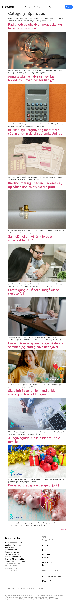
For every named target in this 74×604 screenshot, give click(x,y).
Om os (27, 7)
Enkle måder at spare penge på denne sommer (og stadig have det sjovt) (35, 345)
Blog (50, 7)
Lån (22, 7)
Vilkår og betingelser (51, 577)
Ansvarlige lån (42, 7)
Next (63, 529)
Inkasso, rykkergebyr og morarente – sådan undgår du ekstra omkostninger (36, 131)
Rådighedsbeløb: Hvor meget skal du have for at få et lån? (35, 26)
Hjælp (33, 7)
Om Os (45, 546)
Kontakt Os (47, 581)
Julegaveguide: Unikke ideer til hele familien (34, 439)
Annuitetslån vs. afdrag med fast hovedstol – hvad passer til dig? (32, 78)
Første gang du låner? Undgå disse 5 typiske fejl (35, 291)
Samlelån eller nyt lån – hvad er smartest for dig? (30, 238)
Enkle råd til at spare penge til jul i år (34, 485)
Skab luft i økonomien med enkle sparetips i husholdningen (32, 392)
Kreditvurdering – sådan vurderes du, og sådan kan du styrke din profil (35, 185)
